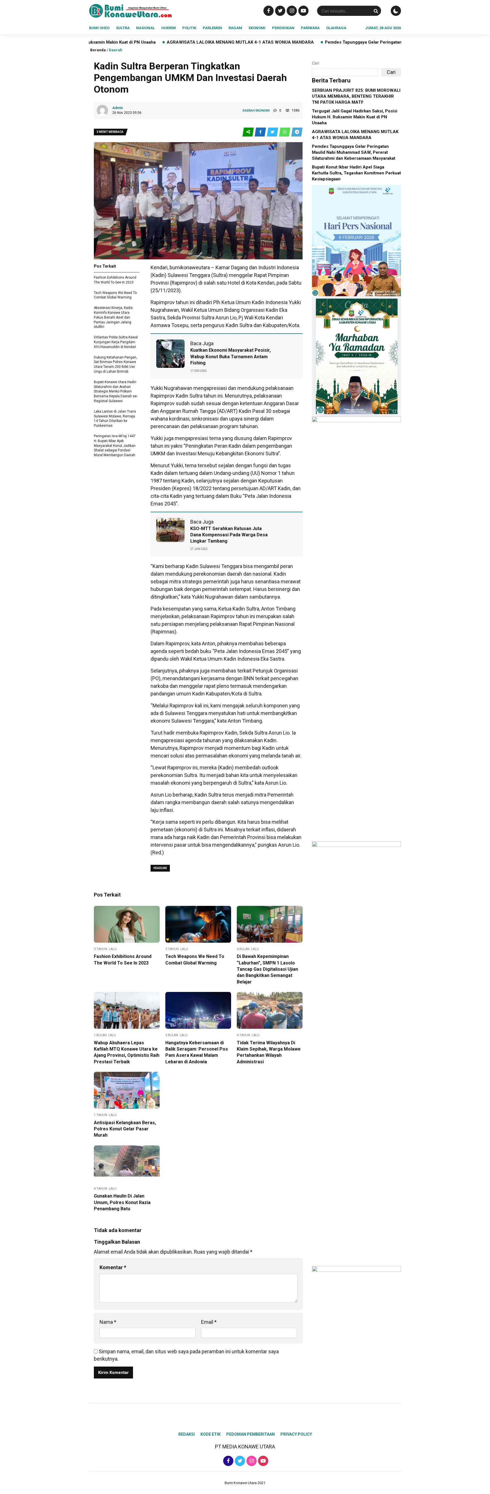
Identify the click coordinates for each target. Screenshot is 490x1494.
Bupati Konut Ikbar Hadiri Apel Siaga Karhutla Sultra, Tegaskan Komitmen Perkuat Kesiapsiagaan (356, 173)
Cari (315, 63)
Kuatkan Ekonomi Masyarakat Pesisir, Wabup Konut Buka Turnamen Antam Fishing (230, 356)
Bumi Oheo (99, 28)
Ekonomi (257, 28)
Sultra (123, 28)
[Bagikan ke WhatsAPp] (285, 132)
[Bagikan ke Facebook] (261, 132)
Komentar (113, 1267)
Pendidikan (283, 28)
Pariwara (310, 28)
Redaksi (186, 1434)
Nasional (145, 28)
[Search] (376, 11)
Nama (108, 1322)
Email (209, 1322)
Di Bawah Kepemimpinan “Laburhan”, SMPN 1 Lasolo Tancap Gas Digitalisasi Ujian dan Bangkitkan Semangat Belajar (267, 969)
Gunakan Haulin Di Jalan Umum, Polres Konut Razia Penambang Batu (122, 1202)
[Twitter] (279, 11)
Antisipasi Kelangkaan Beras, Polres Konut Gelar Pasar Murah (125, 1129)
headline (160, 868)
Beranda (98, 50)
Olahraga (336, 28)
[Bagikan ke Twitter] (273, 132)
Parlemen (212, 28)
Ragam (235, 28)
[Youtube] (303, 11)
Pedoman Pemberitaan (250, 1434)
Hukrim (168, 28)
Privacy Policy (296, 1434)
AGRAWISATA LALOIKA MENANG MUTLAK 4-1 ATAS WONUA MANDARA (172, 42)
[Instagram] (291, 11)
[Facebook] (268, 11)
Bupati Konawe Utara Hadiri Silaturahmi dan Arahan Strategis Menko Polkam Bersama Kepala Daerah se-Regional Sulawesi (116, 391)
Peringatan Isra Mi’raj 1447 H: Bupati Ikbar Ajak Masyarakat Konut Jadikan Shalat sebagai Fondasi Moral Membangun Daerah (115, 445)
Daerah (115, 50)
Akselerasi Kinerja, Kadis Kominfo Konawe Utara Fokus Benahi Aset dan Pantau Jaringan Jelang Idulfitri (113, 317)
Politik (189, 28)
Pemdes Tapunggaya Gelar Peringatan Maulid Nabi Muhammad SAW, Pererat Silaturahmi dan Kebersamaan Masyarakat (353, 152)
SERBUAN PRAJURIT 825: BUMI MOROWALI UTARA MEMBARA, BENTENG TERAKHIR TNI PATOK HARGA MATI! (356, 96)
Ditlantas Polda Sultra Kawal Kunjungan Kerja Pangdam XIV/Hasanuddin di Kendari (116, 342)
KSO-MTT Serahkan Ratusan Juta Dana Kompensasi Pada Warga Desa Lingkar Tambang (229, 535)
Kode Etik (210, 1434)
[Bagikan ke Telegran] (297, 132)
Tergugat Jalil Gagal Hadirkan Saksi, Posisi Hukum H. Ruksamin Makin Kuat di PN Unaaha (354, 116)
